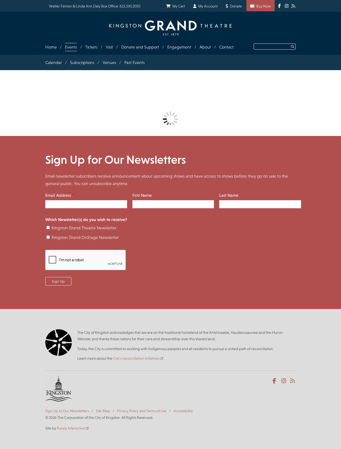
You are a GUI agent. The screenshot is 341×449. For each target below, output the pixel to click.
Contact (226, 47)
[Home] (170, 27)
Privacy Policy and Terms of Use (142, 411)
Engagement (179, 47)
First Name (142, 195)
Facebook (275, 381)
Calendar (53, 62)
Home (51, 47)
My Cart (178, 6)
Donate (236, 6)
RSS (293, 381)
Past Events (134, 62)
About (205, 47)
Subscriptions (82, 62)
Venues (109, 62)
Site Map (103, 411)
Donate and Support (140, 47)
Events (71, 47)
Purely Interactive (71, 428)
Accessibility (183, 411)
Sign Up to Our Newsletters (67, 411)
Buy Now (263, 6)
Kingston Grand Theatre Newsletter (84, 228)
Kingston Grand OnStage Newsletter (85, 237)
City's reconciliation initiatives (136, 358)
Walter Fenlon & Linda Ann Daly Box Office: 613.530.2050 (94, 6)
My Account (208, 6)
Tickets (91, 47)
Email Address (58, 195)
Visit (109, 47)
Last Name (228, 195)
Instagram (284, 381)
